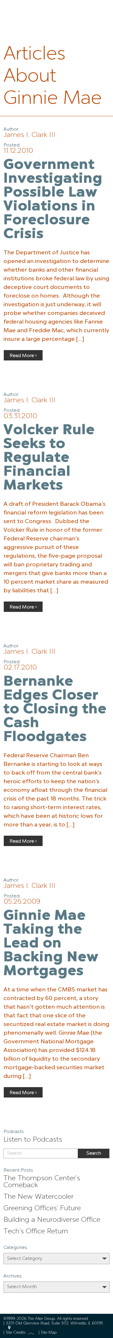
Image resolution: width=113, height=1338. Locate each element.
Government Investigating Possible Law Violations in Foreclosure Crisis (53, 199)
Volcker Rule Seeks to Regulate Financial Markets (49, 458)
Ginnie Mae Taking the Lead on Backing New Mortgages (51, 943)
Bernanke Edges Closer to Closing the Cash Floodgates (55, 709)
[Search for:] (40, 1153)
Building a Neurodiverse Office (51, 1220)
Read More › (23, 356)
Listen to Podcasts (32, 1139)
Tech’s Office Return (35, 1231)
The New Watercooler (38, 1197)
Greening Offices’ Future (42, 1208)
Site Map (49, 1333)
